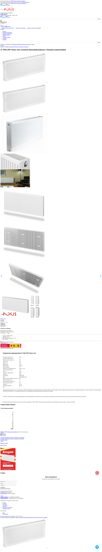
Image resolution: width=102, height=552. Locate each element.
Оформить (3, 26)
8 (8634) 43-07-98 (14, 3)
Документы (5, 505)
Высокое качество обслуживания (34, 28)
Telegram (4, 5)
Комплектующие (3, 439)
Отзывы (4, 502)
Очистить (8, 26)
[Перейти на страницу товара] (12, 420)
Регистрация (5, 514)
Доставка (5, 506)
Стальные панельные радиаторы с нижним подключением (12, 438)
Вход (4, 512)
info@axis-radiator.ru (21, 1)
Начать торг (3, 324)
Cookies (32, 44)
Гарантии (5, 503)
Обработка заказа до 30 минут (8, 28)
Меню (2, 29)
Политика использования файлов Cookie (26, 517)
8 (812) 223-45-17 (17, 2)
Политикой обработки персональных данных (21, 44)
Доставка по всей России (21, 28)
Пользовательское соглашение (41, 517)
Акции (1, 441)
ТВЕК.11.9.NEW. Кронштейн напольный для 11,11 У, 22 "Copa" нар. (14, 431)
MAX (8, 5)
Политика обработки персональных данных (9, 517)
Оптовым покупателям (7, 507)
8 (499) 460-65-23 (13, 1)
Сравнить (2, 319)
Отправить (3, 487)
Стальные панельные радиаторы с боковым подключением (12, 437)
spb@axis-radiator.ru (25, 2)
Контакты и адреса (6, 508)
